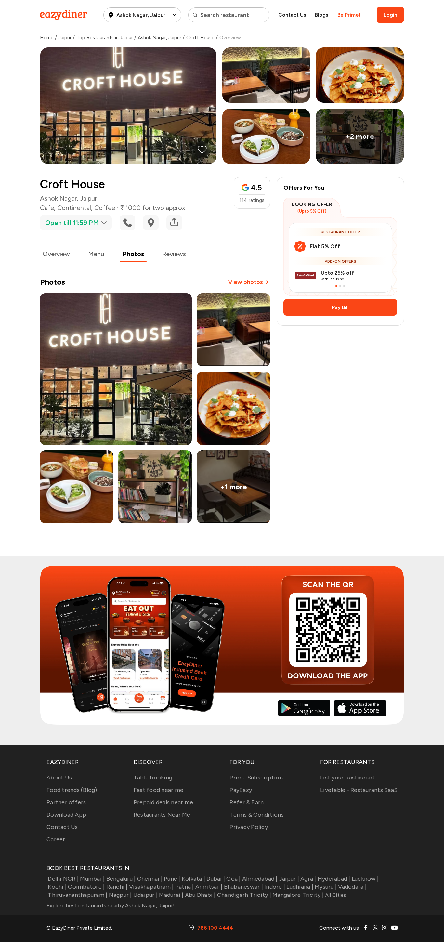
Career (55, 839)
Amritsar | (209, 886)
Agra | (308, 878)
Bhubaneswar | (243, 886)
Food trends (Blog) (71, 789)
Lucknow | (365, 878)
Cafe (47, 208)
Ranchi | (116, 886)
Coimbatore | (86, 886)
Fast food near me (158, 789)
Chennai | (150, 878)
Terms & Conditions (256, 814)
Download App (66, 814)
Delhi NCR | (63, 878)
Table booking (153, 777)
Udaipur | (145, 894)
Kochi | (57, 886)
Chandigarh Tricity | (244, 894)
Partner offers (66, 802)
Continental (74, 208)
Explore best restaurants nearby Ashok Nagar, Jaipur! (110, 905)
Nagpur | (120, 894)
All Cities (335, 895)
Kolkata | (193, 878)
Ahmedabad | (260, 878)
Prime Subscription (256, 777)
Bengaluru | (121, 878)
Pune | (172, 878)
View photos (245, 282)
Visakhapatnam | (151, 886)
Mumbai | (92, 878)
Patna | (184, 886)
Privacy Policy (248, 827)
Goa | (233, 878)
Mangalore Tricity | (298, 894)
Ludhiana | (299, 886)
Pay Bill (340, 307)
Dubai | (215, 878)
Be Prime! (348, 15)
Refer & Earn (246, 802)
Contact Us (292, 15)
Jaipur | (289, 878)
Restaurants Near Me (162, 814)
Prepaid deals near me (163, 802)
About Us (59, 777)
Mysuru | (326, 886)
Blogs (321, 15)
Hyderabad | (334, 878)
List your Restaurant (347, 777)
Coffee (104, 208)
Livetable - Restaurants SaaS (359, 789)
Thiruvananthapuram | (77, 894)
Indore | (274, 886)
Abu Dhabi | (200, 894)
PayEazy (240, 789)
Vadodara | (352, 886)
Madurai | (171, 894)
